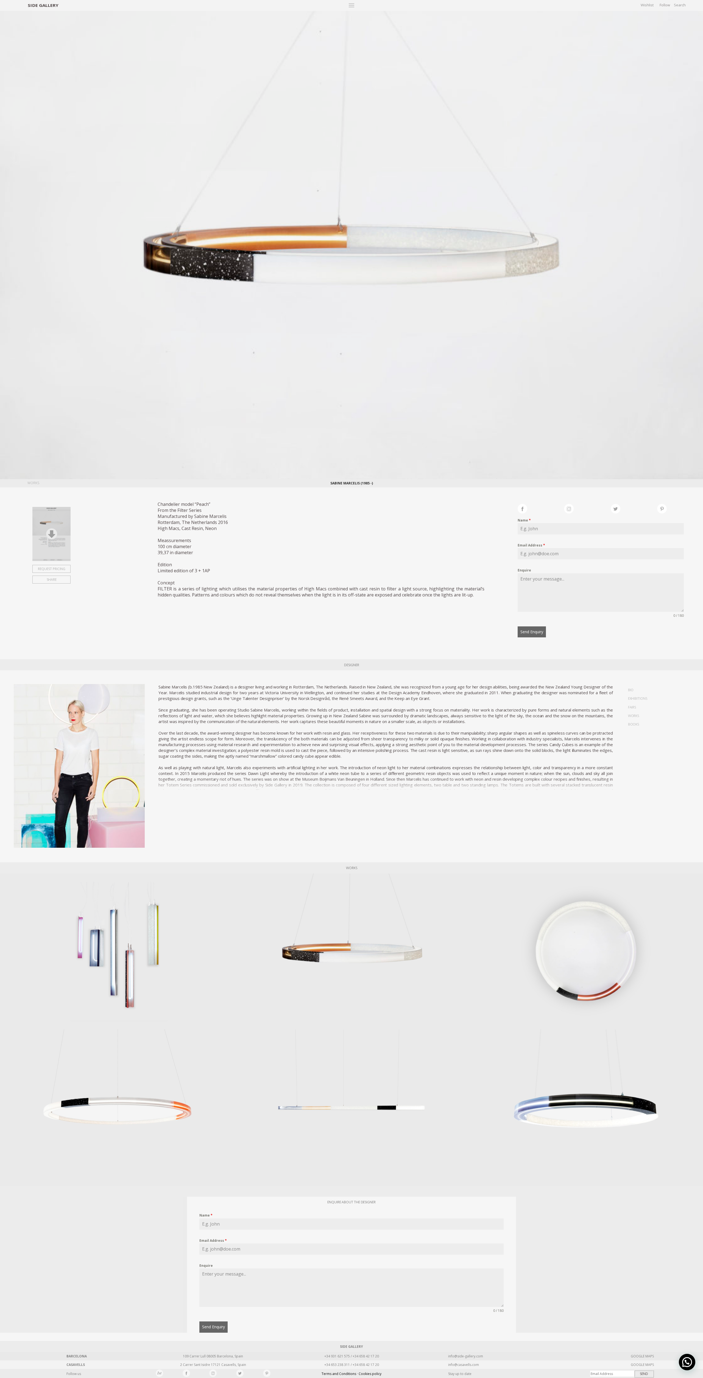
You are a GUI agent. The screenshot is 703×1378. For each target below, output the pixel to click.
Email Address (531, 545)
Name (524, 520)
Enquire (524, 570)
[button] (687, 1362)
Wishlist (647, 4)
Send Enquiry (531, 631)
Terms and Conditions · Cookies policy (351, 1373)
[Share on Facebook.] (541, 508)
